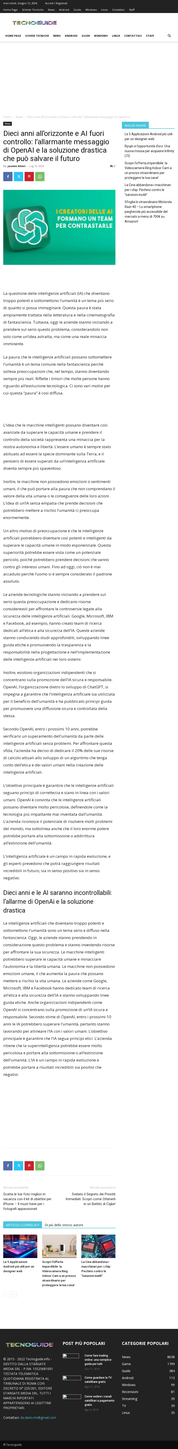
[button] (169, 36)
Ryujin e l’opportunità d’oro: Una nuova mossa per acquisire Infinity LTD (149, 151)
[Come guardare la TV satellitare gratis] (72, 1382)
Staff (131, 9)
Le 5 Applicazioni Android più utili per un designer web (18, 1266)
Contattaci (118, 9)
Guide (77, 9)
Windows (91, 9)
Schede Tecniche (33, 9)
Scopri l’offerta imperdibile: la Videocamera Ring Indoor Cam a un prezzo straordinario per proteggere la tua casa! (148, 170)
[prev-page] (6, 1294)
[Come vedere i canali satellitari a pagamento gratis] (72, 1400)
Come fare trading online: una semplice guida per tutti (98, 1360)
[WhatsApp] (39, 176)
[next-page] (13, 1294)
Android (64, 9)
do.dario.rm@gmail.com (38, 1417)
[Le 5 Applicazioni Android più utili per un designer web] (20, 1246)
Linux (104, 9)
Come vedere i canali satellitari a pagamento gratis (99, 1400)
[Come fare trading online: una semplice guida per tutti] (72, 1362)
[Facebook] (8, 176)
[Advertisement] (89, 79)
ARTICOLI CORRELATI (22, 1225)
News (51, 9)
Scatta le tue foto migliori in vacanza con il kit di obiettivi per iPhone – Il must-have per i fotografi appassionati (27, 1201)
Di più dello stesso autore (64, 1225)
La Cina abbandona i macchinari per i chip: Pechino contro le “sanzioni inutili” (148, 190)
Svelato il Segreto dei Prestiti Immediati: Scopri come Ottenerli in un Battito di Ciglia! (90, 1199)
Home (7, 117)
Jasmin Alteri (16, 166)
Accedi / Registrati (56, 3)
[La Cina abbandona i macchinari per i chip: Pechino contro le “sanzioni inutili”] (98, 1246)
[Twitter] (18, 176)
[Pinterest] (29, 176)
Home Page (10, 9)
